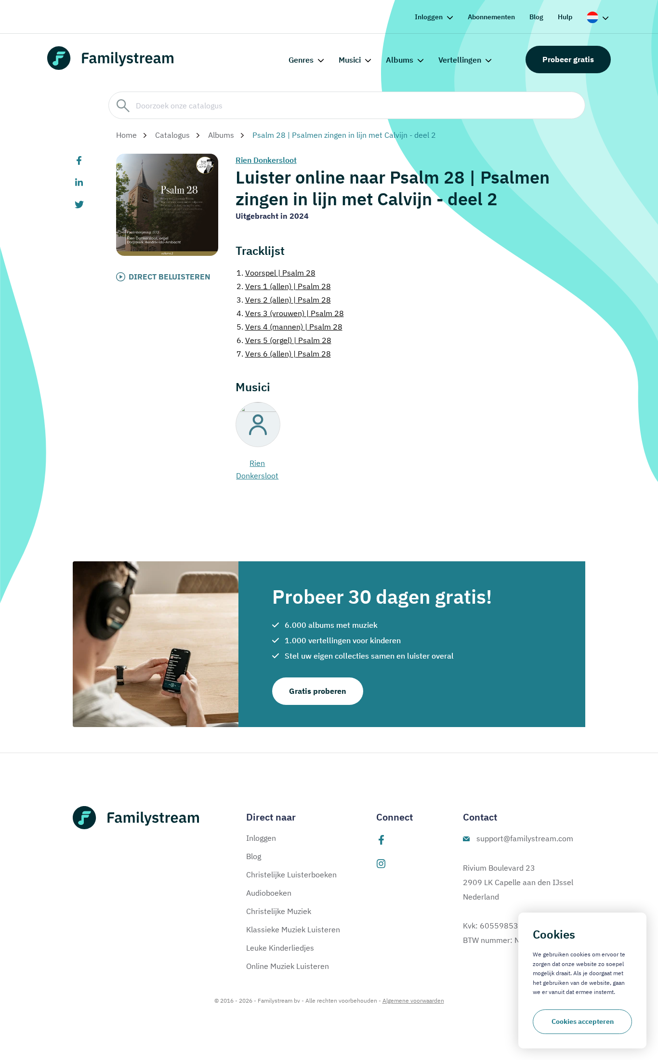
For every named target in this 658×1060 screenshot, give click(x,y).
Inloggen (429, 17)
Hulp (565, 17)
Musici (350, 60)
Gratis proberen (317, 691)
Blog (536, 17)
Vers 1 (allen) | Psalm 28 (284, 286)
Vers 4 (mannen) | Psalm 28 (289, 326)
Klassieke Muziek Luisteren (293, 929)
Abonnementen (491, 17)
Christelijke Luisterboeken (291, 874)
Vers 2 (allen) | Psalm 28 (284, 300)
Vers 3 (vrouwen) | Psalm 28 (290, 313)
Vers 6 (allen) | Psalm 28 (284, 353)
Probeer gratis (568, 59)
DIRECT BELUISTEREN (170, 276)
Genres (301, 60)
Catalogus (172, 135)
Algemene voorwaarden (413, 1000)
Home (126, 135)
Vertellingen (459, 60)
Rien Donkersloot (266, 160)
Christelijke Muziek (278, 911)
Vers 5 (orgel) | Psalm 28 (284, 340)
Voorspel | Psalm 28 (276, 273)
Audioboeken (268, 893)
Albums (399, 60)
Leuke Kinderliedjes (280, 948)
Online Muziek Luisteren (287, 966)
